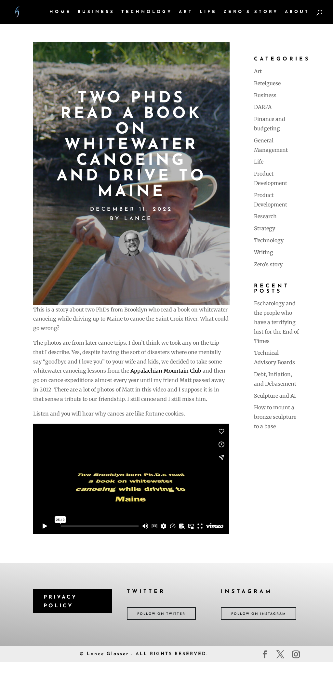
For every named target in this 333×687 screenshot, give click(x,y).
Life (208, 12)
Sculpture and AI (275, 395)
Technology (146, 12)
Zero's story (268, 264)
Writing (263, 252)
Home (60, 12)
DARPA (263, 107)
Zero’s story (250, 12)
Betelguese (267, 83)
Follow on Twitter (161, 614)
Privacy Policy (60, 602)
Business (96, 12)
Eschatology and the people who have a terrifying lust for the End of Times (276, 322)
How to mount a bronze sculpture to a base (275, 416)
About (297, 12)
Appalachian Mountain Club (165, 370)
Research (265, 216)
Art (186, 12)
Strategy (264, 228)
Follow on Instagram (258, 614)
